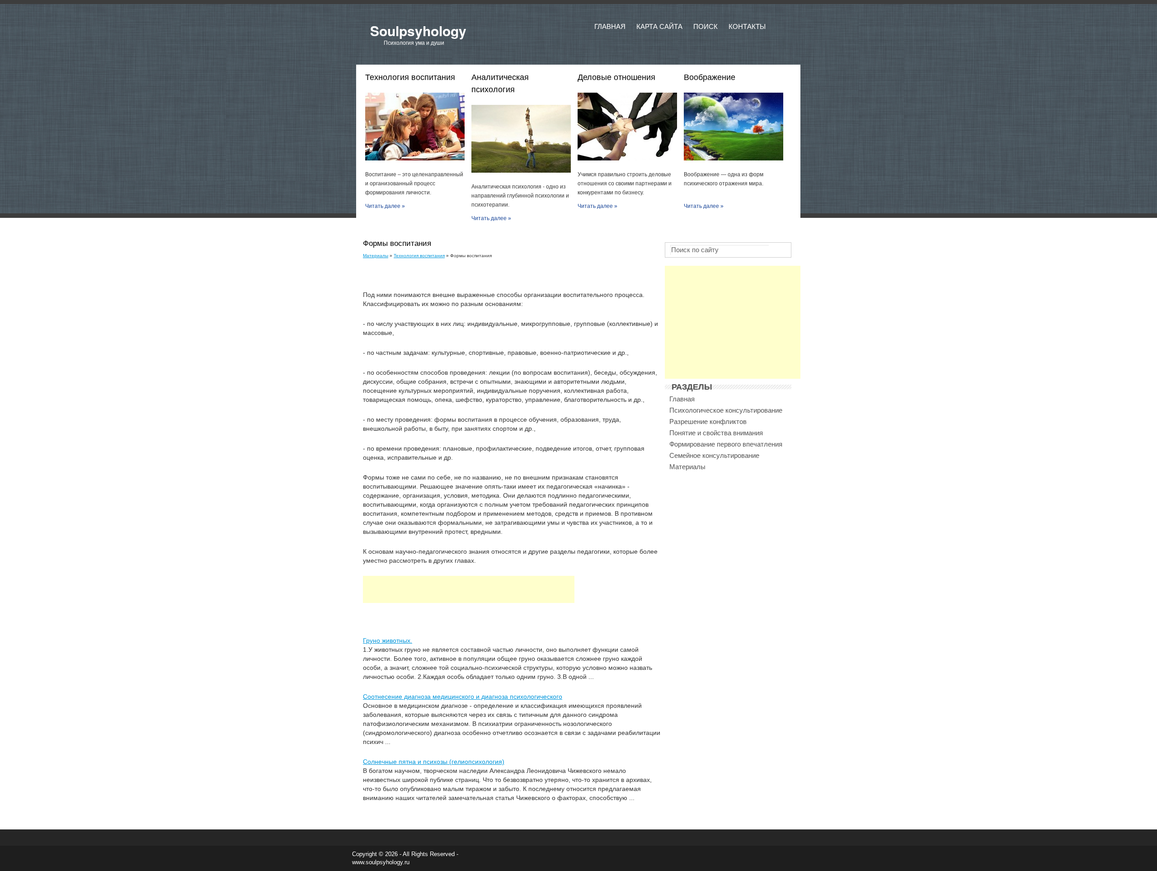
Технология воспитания (419, 255)
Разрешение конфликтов (708, 421)
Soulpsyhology (418, 30)
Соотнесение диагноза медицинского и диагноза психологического (462, 696)
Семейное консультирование (714, 455)
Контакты (747, 26)
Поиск (705, 26)
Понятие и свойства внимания (716, 433)
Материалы (375, 255)
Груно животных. (387, 640)
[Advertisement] (468, 589)
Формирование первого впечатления (725, 444)
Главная (610, 26)
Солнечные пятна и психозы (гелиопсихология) (433, 761)
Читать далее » (385, 206)
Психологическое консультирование (725, 410)
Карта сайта (659, 26)
